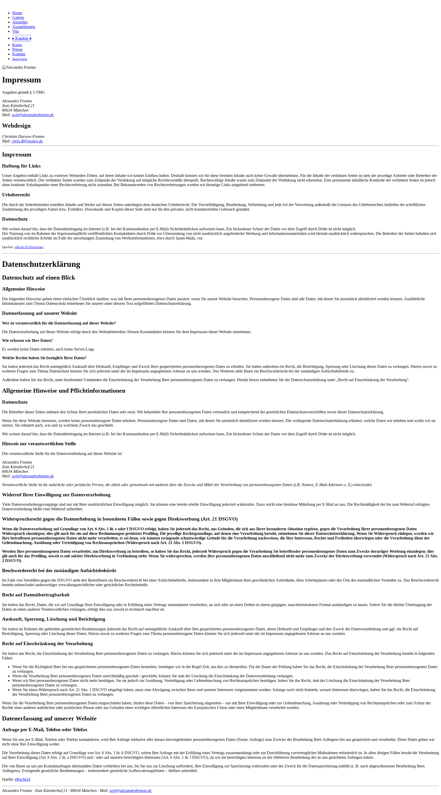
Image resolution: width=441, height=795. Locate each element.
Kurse (17, 45)
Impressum (19, 59)
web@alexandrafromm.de (33, 115)
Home (17, 13)
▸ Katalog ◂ (21, 38)
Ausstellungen (23, 27)
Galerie (18, 17)
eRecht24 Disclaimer (29, 247)
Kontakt (18, 54)
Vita (15, 31)
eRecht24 (22, 779)
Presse (17, 49)
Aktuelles (20, 22)
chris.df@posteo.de (27, 141)
